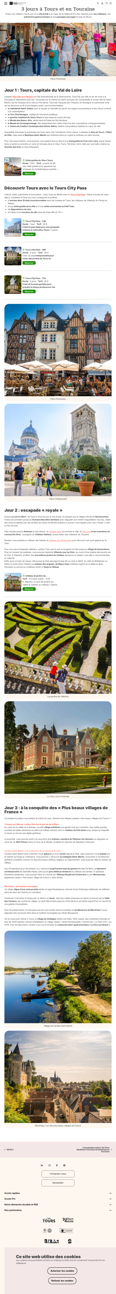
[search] (98, 3)
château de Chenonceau (60, 540)
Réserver (29, 173)
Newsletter (58, 1183)
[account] (102, 3)
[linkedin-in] (42, 1165)
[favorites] (106, 3)
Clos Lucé (86, 531)
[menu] (5, 3)
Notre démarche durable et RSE (21, 1204)
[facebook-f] (57, 1165)
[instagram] (50, 1165)
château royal (55, 531)
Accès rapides (12, 1193)
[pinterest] (64, 1165)
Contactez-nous (58, 1174)
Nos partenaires (13, 1210)
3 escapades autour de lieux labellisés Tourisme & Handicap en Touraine (93, 1150)
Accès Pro (9, 1198)
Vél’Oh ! (10, 1150)
